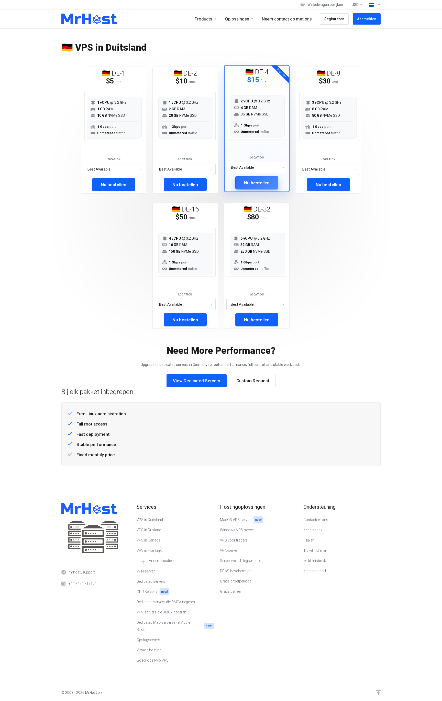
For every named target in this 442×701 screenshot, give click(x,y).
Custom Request (252, 380)
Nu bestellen (113, 184)
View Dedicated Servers (196, 380)
